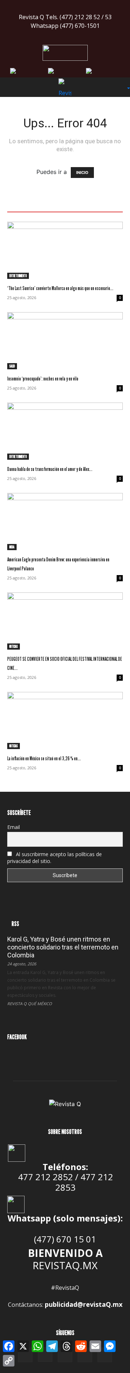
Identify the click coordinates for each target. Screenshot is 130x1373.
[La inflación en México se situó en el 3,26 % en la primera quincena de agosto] (65, 720)
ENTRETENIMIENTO (18, 275)
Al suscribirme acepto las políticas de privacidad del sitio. (54, 857)
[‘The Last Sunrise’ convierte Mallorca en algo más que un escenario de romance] (65, 250)
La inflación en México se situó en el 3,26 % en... (44, 758)
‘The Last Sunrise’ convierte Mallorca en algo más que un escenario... (60, 288)
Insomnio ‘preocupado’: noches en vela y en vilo (42, 378)
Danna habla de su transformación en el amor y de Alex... (49, 469)
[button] (12, 87)
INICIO (82, 172)
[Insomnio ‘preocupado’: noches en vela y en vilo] (65, 340)
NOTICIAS (13, 646)
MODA (11, 547)
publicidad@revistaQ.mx (83, 1304)
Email (13, 827)
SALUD (12, 366)
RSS (15, 923)
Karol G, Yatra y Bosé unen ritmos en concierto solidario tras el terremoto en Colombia (62, 947)
